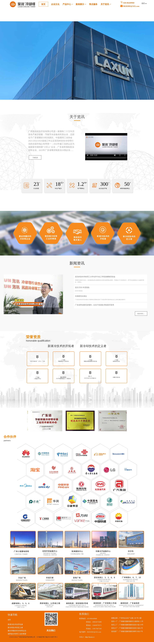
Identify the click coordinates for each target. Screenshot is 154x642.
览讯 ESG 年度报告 (82, 287)
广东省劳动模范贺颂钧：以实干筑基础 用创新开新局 (94, 305)
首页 (43, 4)
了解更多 (35, 157)
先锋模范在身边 (81, 296)
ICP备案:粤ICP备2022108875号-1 (47, 637)
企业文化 (55, 4)
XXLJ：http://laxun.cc (86, 637)
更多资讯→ (141, 313)
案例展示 (80, 4)
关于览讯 (105, 4)
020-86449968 (131, 4)
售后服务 (93, 4)
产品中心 (67, 4)
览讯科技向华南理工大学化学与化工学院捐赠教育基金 (95, 277)
